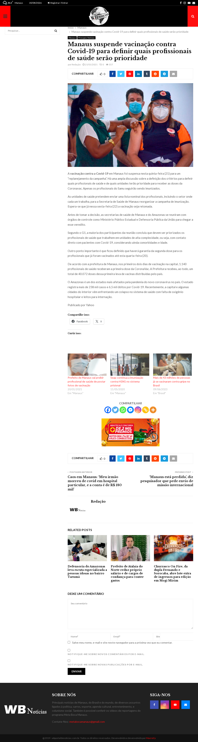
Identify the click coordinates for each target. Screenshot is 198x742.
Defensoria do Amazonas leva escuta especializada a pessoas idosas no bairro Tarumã (87, 572)
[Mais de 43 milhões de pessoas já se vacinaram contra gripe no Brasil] (172, 364)
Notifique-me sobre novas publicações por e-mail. (105, 664)
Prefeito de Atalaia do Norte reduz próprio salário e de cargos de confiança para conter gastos (127, 573)
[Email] (185, 704)
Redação (76, 64)
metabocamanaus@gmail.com (87, 721)
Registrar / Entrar (59, 2)
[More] (153, 409)
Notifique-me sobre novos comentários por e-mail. (106, 654)
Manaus (72, 38)
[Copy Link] (145, 409)
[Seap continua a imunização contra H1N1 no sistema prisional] (129, 364)
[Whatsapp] (122, 409)
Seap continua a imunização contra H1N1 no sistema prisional (126, 381)
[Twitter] (115, 409)
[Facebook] (107, 409)
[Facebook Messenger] (130, 409)
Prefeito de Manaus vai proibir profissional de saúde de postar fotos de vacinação (86, 381)
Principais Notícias (86, 38)
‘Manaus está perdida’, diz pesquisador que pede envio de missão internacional (166, 481)
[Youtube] (175, 704)
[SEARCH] (56, 31)
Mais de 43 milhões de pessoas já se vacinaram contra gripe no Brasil (171, 381)
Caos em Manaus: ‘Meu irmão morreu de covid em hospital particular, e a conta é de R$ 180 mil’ (95, 483)
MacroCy (151, 738)
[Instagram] (138, 409)
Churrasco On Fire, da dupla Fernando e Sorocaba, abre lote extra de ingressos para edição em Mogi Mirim (172, 573)
